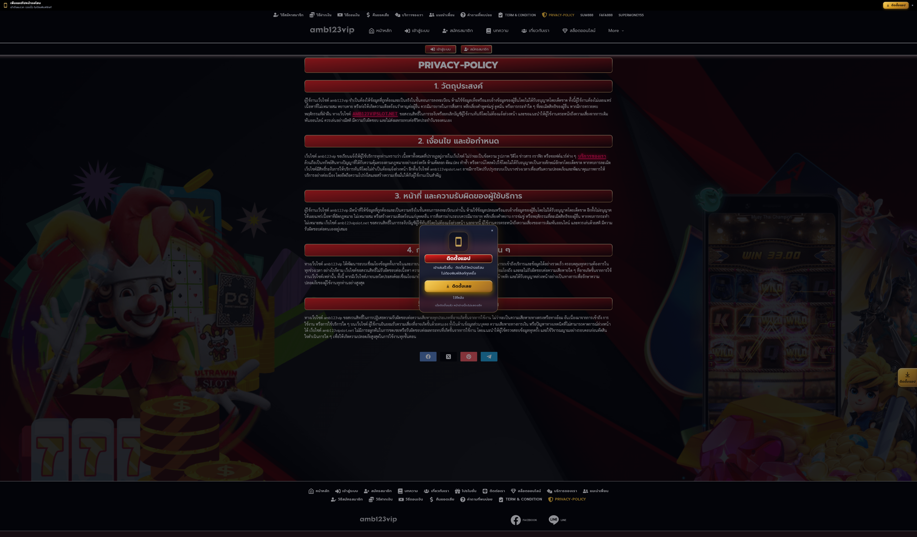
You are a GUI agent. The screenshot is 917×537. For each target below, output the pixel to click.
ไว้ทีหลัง (458, 297)
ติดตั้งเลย (461, 286)
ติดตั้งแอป (898, 5)
